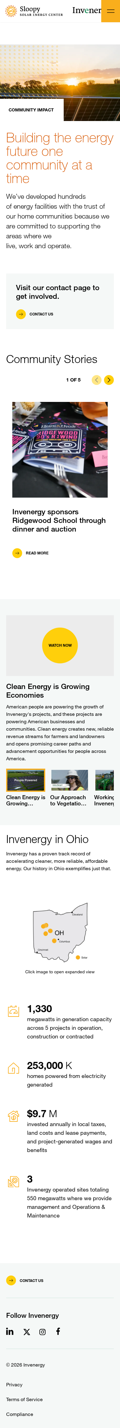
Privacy (14, 1384)
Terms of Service (24, 1399)
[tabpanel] (60, 1055)
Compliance (19, 1414)
